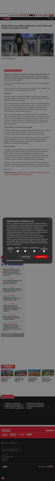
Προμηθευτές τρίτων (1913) (30, 232)
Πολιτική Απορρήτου (16, 244)
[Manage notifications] (3, 478)
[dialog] (27, 240)
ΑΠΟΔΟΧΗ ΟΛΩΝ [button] (41, 256)
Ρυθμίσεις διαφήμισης (41, 241)
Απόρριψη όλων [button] (25, 256)
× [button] (49, 219)
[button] (15, 260)
